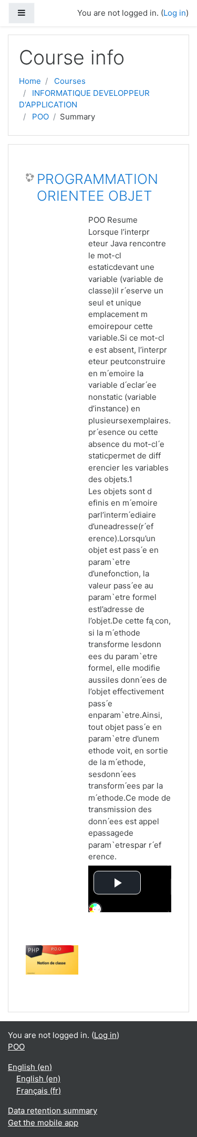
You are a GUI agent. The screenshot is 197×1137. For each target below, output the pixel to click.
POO (40, 117)
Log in (174, 13)
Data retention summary (52, 1111)
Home (30, 81)
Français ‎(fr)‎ (38, 1091)
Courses (70, 81)
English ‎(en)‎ (30, 1067)
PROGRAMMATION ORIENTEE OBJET (97, 187)
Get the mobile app (43, 1123)
